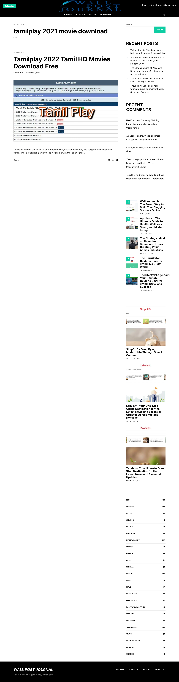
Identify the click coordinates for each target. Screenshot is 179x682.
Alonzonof (131, 135)
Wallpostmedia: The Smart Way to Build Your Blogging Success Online (148, 52)
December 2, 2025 (132, 421)
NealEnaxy (131, 120)
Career (129, 513)
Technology (105, 14)
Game (128, 560)
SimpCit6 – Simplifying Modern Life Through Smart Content (144, 352)
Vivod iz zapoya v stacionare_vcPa (143, 159)
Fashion (129, 547)
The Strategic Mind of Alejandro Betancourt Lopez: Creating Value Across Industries (147, 71)
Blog (128, 500)
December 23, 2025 (147, 270)
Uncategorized (133, 641)
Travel (129, 634)
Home (128, 580)
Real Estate (131, 600)
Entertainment (19, 52)
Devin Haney (18, 73)
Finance (129, 553)
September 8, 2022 (33, 73)
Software (130, 620)
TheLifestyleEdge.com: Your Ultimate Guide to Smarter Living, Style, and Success (147, 88)
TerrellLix (130, 175)
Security (130, 614)
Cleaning (130, 520)
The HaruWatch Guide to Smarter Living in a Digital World (146, 80)
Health (92, 14)
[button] (164, 15)
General (130, 567)
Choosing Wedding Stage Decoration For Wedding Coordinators (142, 124)
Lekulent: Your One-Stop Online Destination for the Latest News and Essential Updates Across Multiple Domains (143, 411)
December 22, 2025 (147, 290)
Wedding (130, 654)
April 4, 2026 (145, 213)
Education (80, 14)
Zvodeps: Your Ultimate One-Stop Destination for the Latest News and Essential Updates (145, 473)
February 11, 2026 (147, 253)
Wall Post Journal (33, 669)
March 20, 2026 (145, 233)
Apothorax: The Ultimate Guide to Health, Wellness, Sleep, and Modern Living (147, 60)
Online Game (131, 594)
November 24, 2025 (133, 480)
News (128, 587)
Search (129, 24)
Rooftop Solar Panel (135, 607)
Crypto (129, 527)
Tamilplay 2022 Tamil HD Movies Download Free (61, 62)
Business (68, 14)
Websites (130, 647)
